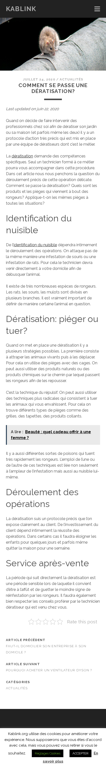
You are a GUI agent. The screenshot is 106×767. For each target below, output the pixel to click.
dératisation (22, 156)
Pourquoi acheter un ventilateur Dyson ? (49, 670)
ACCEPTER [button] (80, 753)
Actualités (71, 79)
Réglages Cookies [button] (47, 753)
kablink (21, 9)
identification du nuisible (35, 245)
